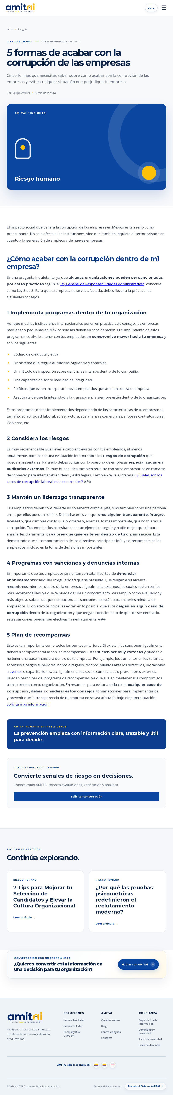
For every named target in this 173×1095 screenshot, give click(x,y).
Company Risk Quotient (72, 1033)
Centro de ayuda (111, 1032)
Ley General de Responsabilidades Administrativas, (102, 283)
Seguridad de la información (148, 1022)
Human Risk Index (74, 1020)
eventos (16, 671)
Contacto (106, 1038)
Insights (22, 29)
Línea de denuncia (149, 1045)
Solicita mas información (27, 704)
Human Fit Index (73, 1026)
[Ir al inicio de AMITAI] (20, 8)
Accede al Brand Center (107, 1086)
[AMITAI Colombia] (96, 1065)
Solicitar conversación (86, 796)
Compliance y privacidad (147, 1031)
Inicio (10, 29)
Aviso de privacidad (150, 1039)
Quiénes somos (110, 1020)
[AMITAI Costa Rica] (112, 1065)
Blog (104, 1026)
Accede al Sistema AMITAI (145, 1086)
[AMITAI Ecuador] (104, 1065)
